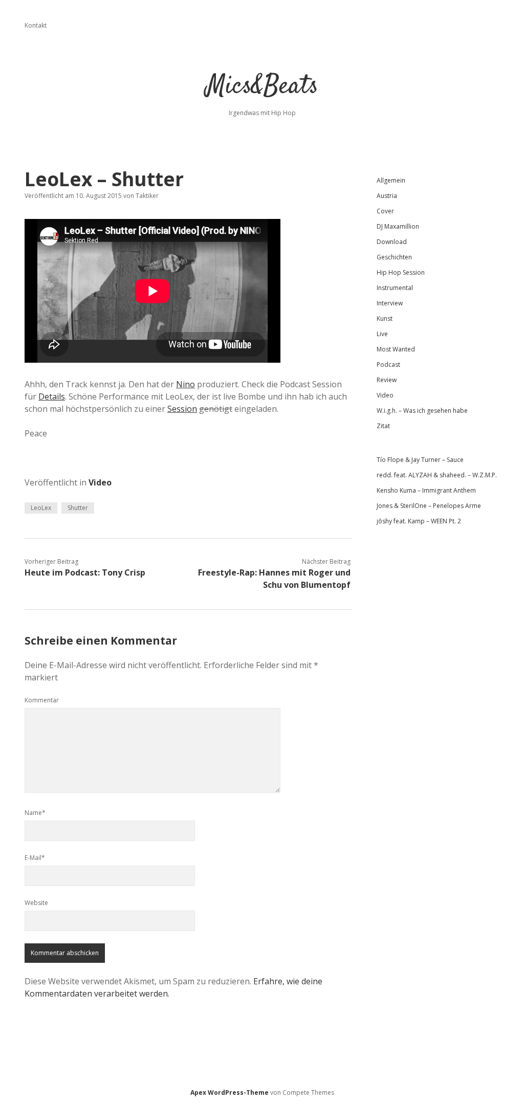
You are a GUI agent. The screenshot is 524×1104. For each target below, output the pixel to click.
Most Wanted (396, 349)
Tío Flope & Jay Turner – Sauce (420, 459)
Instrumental (395, 287)
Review (387, 380)
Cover (385, 211)
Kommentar (42, 700)
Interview (390, 303)
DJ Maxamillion (398, 226)
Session (182, 408)
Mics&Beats (262, 86)
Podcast (388, 364)
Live (382, 333)
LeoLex (41, 507)
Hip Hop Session (401, 272)
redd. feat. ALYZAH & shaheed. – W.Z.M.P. (437, 475)
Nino (185, 384)
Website (36, 902)
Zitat (383, 426)
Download (392, 241)
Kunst (384, 318)
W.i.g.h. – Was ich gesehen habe (422, 410)
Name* (35, 812)
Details (51, 396)
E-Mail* (35, 857)
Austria (387, 195)
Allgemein (391, 180)
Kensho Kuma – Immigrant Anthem (426, 490)
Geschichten (394, 257)
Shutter (78, 507)
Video (100, 482)
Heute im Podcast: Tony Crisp (85, 572)
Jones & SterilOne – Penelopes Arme (429, 505)
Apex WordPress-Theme (229, 1092)
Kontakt (36, 25)
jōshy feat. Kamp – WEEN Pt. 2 (419, 521)
